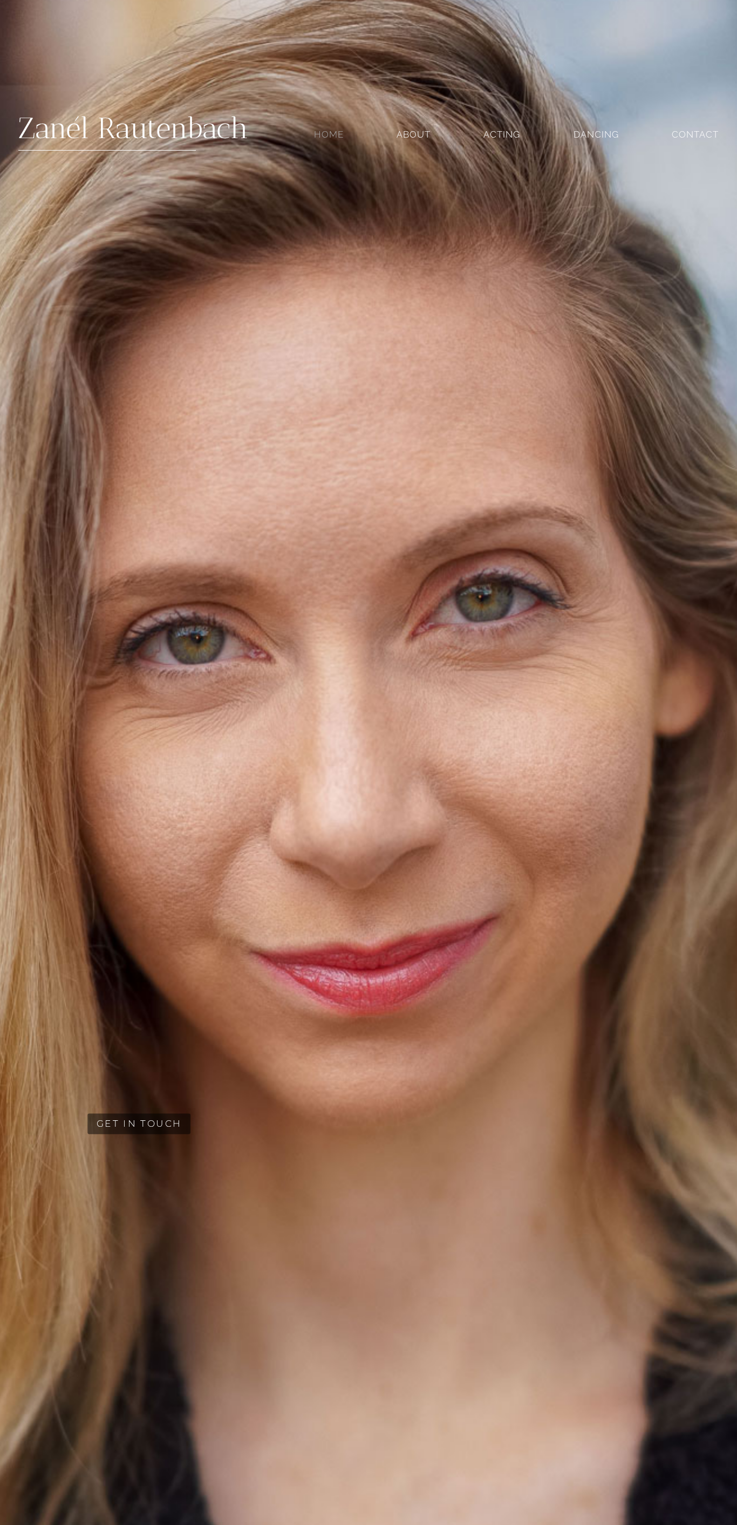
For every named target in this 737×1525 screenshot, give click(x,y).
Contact (695, 135)
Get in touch (91, 946)
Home (329, 135)
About (414, 135)
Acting (501, 135)
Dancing (596, 135)
